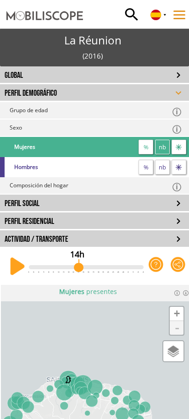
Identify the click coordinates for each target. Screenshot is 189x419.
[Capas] (173, 351)
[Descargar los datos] (186, 293)
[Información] (177, 293)
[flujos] (179, 147)
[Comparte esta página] (178, 266)
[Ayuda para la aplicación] (156, 266)
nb (162, 147)
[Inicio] (41, 6)
